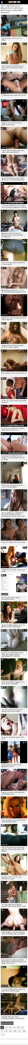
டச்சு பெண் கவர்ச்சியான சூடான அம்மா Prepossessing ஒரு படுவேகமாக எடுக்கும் (14, 206)
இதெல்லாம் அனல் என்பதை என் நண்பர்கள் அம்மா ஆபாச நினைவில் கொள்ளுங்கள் (12, 235)
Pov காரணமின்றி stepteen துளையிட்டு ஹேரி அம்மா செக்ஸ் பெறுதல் (13, 990)
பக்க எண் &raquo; (7, 1023)
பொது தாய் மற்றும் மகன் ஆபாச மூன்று (13, 542)
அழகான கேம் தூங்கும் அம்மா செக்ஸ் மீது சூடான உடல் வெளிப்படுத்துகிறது (12, 179)
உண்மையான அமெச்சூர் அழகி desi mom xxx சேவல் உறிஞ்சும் (12, 486)
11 (19, 1031)
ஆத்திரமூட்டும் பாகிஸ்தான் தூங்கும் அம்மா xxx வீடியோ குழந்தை (12, 346)
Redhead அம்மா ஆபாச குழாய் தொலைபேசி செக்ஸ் (10, 598)
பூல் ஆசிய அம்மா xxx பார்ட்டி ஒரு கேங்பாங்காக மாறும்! (11, 877)
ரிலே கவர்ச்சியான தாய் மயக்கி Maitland (13, 373)
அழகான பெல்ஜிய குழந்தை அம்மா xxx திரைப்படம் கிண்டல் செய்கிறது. (13, 626)
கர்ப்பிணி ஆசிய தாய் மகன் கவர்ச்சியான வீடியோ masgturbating (12, 1017)
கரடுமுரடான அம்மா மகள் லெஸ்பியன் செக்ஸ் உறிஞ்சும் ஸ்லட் (12, 793)
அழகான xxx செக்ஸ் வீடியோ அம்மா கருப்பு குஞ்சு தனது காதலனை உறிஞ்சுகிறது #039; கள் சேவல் (12, 654)
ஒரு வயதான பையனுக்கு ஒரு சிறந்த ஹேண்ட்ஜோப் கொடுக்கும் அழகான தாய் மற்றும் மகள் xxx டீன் (13, 961)
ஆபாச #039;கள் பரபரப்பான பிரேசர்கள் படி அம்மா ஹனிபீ (13, 263)
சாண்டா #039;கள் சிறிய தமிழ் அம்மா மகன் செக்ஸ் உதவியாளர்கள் (12, 151)
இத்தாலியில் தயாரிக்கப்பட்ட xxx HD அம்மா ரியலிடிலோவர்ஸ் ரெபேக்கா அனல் (13, 291)
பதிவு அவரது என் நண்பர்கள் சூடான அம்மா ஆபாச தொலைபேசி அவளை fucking (12, 67)
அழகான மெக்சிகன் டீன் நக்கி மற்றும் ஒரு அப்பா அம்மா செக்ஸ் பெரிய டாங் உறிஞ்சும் (12, 849)
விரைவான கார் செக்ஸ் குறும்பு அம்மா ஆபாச (12, 738)
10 (15, 1031)
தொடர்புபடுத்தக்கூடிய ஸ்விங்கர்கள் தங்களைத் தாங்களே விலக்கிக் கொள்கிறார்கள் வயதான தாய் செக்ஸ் (13, 514)
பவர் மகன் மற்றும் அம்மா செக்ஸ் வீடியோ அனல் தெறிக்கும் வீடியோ (13, 821)
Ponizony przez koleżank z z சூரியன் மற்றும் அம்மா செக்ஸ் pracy (12, 429)
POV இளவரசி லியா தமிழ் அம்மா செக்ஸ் (13, 95)
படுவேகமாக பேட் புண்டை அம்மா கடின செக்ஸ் (13, 570)
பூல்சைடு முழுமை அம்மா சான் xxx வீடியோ (11, 39)
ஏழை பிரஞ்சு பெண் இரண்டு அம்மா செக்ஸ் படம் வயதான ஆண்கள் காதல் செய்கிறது (13, 457)
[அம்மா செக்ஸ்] (13, 2)
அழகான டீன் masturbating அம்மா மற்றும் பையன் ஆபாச (11, 123)
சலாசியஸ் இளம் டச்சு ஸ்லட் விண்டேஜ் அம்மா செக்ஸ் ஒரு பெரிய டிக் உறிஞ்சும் (13, 933)
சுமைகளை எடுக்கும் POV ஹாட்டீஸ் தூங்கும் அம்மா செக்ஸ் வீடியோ (12, 710)
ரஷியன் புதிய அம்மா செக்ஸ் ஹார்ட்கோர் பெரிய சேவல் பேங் (13, 318)
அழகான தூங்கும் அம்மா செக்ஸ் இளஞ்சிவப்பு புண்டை (11, 765)
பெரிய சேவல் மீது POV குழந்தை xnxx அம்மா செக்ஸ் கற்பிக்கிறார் (12, 682)
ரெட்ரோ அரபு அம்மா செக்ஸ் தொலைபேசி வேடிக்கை (13, 401)
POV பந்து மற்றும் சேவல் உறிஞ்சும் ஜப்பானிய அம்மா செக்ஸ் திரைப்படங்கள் (13, 905)
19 (24, 1031)
